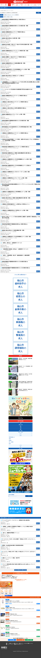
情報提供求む (17, 643)
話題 (28, 5)
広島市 (10, 438)
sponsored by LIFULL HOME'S (35, 597)
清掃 (5, 16)
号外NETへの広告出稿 (23, 643)
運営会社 (12, 643)
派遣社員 (16, 14)
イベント (32, 5)
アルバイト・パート (11, 14)
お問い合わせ (31, 643)
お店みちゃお (21, 5)
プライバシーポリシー (10, 644)
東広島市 (10, 440)
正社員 (5, 14)
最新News (6, 5)
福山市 (26, 1)
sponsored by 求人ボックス (36, 7)
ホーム (8, 643)
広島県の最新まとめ (12, 437)
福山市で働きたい (4, 517)
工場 (11, 16)
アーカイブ (38, 5)
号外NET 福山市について (19, 644)
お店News (17, 5)
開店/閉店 (13, 5)
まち (25, 5)
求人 (9, 5)
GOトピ (2, 5)
